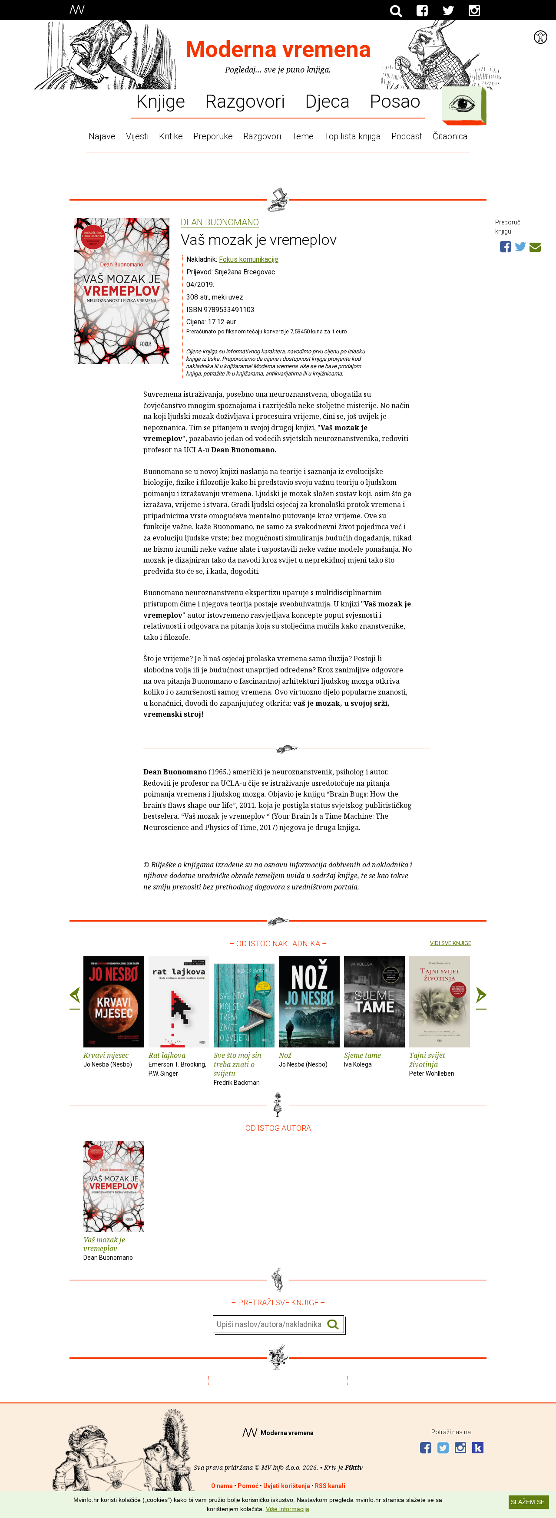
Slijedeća (481, 998)
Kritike (171, 136)
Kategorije (462, 103)
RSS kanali (330, 1485)
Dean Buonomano (220, 222)
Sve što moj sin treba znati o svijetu (237, 1068)
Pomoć (248, 1485)
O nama (222, 1485)
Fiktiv (354, 1467)
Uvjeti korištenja (286, 1485)
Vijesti (137, 136)
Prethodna (75, 998)
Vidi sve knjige (450, 943)
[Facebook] (422, 11)
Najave (102, 136)
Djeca (327, 101)
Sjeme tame (362, 1059)
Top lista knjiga (352, 136)
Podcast (406, 136)
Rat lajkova (177, 1063)
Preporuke (213, 136)
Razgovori (245, 101)
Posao (395, 101)
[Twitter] (448, 11)
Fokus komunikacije (248, 259)
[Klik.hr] (477, 1448)
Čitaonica (450, 136)
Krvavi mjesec (107, 1059)
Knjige (160, 101)
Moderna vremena (278, 49)
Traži (333, 1324)
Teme (302, 136)
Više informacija (287, 1508)
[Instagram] (474, 11)
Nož (303, 1059)
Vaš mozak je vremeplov (108, 1248)
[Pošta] (535, 245)
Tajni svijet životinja (431, 1063)
